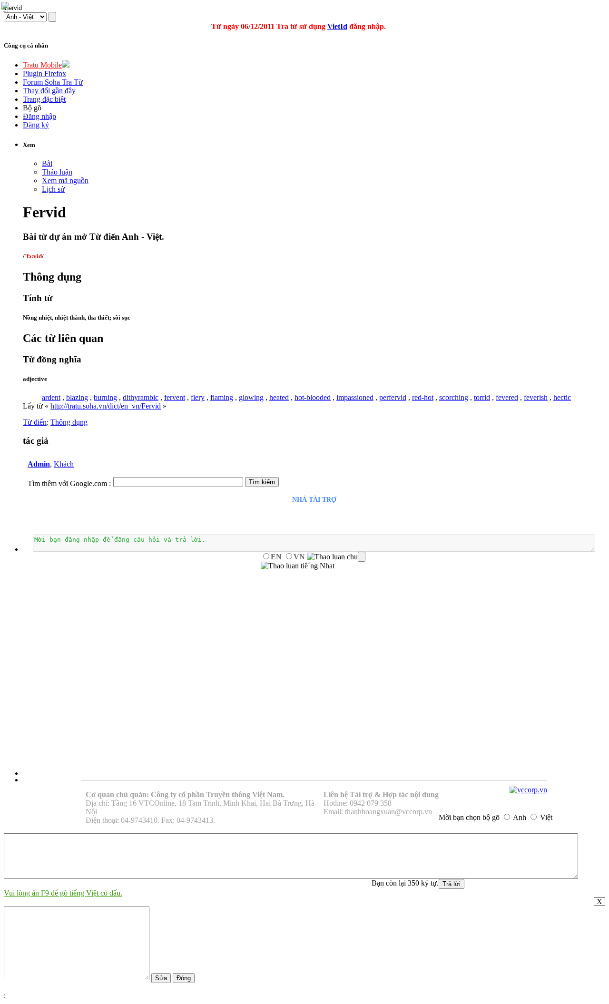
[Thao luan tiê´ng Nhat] (297, 566)
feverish (536, 397)
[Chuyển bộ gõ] (6, 6)
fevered (507, 397)
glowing (251, 397)
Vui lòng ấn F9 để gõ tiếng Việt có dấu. (63, 893)
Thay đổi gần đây (49, 91)
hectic (562, 397)
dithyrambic (140, 397)
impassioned (354, 397)
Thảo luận (57, 172)
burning (105, 397)
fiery (198, 397)
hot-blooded (313, 397)
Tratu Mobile (42, 65)
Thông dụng (69, 422)
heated (279, 397)
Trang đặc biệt (44, 99)
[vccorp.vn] (528, 790)
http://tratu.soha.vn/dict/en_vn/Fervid (105, 406)
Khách (64, 464)
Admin (39, 464)
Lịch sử (53, 189)
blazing (77, 397)
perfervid (392, 397)
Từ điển (35, 422)
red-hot (422, 397)
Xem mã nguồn (65, 180)
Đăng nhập (39, 116)
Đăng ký (36, 125)
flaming (221, 397)
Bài (47, 163)
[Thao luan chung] (336, 557)
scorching (453, 397)
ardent (51, 397)
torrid (482, 397)
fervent (174, 397)
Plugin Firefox (44, 73)
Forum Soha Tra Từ (53, 82)
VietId (337, 26)
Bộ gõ (32, 108)
